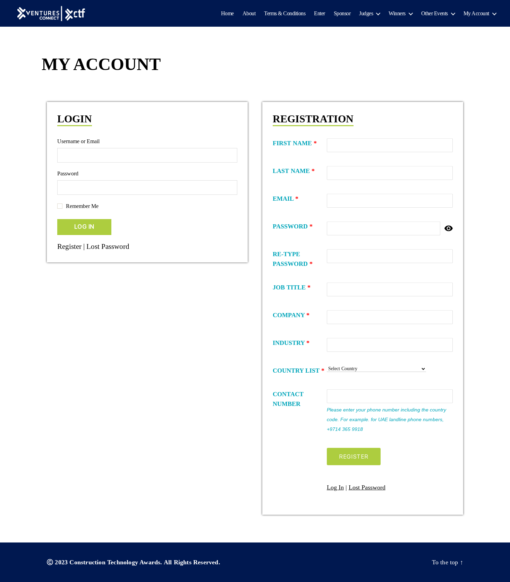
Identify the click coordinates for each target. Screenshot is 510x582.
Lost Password (107, 246)
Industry (291, 342)
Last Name (294, 170)
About (249, 13)
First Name (295, 143)
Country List (298, 370)
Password (67, 173)
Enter (319, 13)
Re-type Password (293, 259)
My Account (476, 13)
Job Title (292, 287)
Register (69, 246)
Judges (366, 13)
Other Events (434, 13)
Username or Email (78, 141)
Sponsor (342, 13)
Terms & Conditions (284, 13)
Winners (397, 13)
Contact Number (288, 399)
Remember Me (82, 206)
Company (291, 315)
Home (227, 13)
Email (285, 198)
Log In (335, 487)
